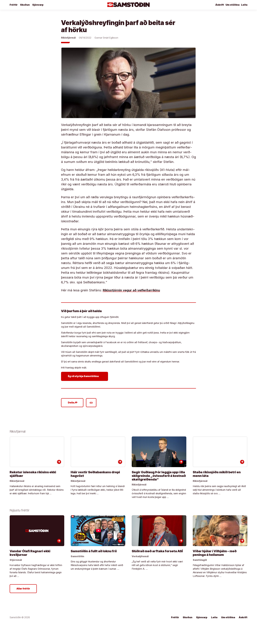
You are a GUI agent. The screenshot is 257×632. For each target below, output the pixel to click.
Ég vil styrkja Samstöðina (85, 376)
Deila (73, 402)
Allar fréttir (23, 588)
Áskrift (219, 4)
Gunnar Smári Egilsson (106, 37)
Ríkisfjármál (68, 37)
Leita (244, 4)
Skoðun (25, 4)
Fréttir (14, 4)
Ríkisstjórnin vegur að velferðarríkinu (131, 290)
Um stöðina (232, 4)
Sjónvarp (38, 4)
